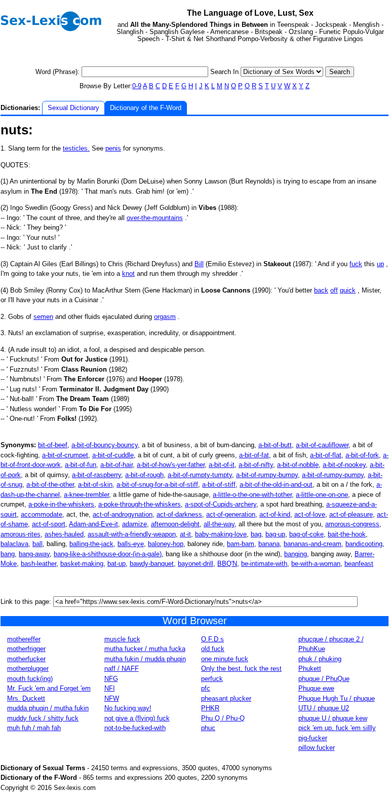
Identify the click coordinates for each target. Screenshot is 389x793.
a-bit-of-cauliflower (322, 445)
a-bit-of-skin (95, 484)
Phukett (309, 668)
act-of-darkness (179, 514)
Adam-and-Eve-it (93, 524)
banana (269, 544)
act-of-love (309, 514)
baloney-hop (165, 544)
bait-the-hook (347, 534)
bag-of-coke (306, 534)
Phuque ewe (316, 688)
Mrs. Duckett (26, 698)
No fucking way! (127, 708)
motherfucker (26, 659)
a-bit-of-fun (80, 464)
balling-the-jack (91, 544)
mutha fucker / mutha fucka (144, 649)
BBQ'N (227, 563)
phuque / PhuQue (323, 678)
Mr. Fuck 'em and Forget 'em (49, 688)
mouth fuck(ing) (30, 678)
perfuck (212, 678)
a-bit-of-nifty (256, 464)
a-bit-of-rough (144, 475)
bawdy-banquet (152, 563)
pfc (205, 688)
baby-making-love (221, 534)
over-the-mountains (155, 218)
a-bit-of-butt (275, 445)
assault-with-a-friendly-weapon (132, 534)
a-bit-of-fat (254, 455)
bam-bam (240, 544)
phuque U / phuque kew (332, 718)
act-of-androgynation (122, 514)
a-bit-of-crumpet (65, 455)
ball (37, 544)
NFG (111, 678)
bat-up (116, 563)
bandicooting (363, 544)
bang (8, 554)
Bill (199, 264)
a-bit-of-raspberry (96, 475)
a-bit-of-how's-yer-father (171, 464)
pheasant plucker (226, 698)
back (321, 290)
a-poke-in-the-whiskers (61, 504)
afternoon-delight (175, 524)
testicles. (76, 148)
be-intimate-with (264, 563)
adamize (134, 524)
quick (348, 290)
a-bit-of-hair (116, 464)
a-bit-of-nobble (298, 464)
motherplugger (28, 668)
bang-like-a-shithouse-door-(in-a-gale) (108, 554)
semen (43, 316)
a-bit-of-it (222, 464)
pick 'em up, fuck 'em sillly (337, 728)
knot (128, 273)
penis (113, 148)
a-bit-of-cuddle (113, 455)
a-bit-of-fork (362, 455)
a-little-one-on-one (322, 494)
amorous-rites (21, 534)
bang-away (34, 554)
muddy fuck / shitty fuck (43, 718)
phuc (208, 728)
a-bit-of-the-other (50, 484)
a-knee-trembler (86, 494)
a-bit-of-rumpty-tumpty (200, 475)
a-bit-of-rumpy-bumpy (267, 475)
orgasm (165, 316)
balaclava (14, 544)
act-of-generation (230, 514)
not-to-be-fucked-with (135, 728)
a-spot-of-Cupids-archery (220, 504)
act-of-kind (274, 514)
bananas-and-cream (312, 544)
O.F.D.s (212, 639)
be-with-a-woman (315, 563)
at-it (185, 534)
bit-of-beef (52, 445)
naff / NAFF (121, 668)
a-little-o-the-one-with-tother (252, 494)
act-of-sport (48, 524)
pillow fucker (316, 747)
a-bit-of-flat (325, 455)
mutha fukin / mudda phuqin (145, 659)
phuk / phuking (319, 659)
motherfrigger (26, 649)
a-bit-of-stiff (219, 484)
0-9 (136, 86)
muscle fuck (122, 639)
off (334, 290)
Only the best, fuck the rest (241, 668)
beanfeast (358, 563)
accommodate (41, 514)
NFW (111, 698)
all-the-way (219, 524)
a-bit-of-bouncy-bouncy (104, 445)
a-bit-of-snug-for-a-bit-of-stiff (157, 484)
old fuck (212, 649)
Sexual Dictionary (73, 108)
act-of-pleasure (351, 514)
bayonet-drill (195, 563)
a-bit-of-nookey (344, 464)
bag (256, 534)
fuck (355, 264)
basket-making (81, 563)
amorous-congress (352, 524)
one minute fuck (224, 659)
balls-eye (131, 544)
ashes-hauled (64, 534)
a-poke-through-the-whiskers (139, 504)
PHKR (210, 708)
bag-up (275, 534)
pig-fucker (312, 738)
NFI (109, 688)
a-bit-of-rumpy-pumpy (333, 475)
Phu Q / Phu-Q (223, 718)
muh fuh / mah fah (34, 728)
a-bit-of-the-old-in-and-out (276, 484)
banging (295, 554)
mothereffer (24, 639)
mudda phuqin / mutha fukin (48, 708)
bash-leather (38, 563)
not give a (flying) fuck (137, 718)
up (380, 264)
